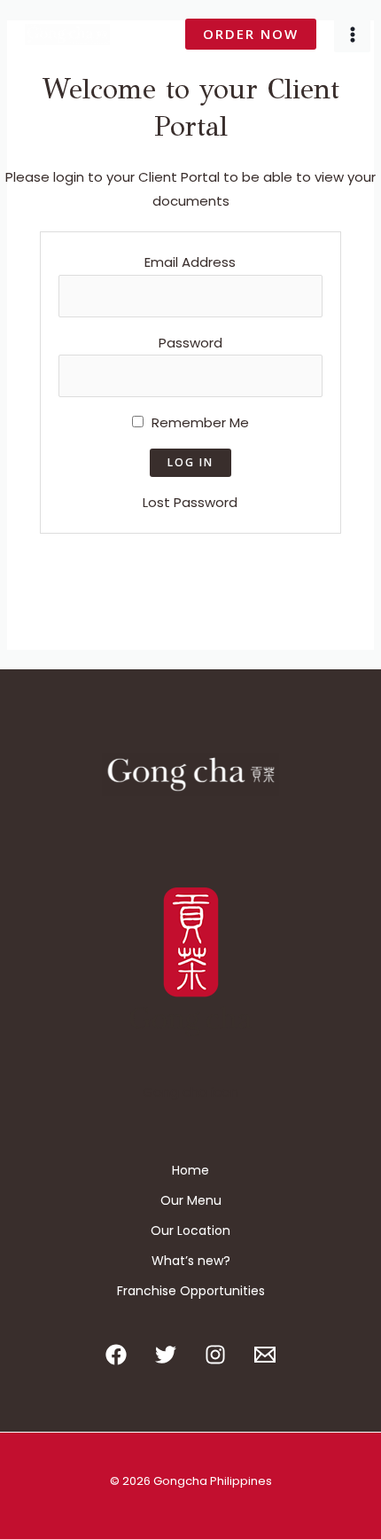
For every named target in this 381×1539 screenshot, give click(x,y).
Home (190, 1170)
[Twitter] (165, 1354)
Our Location (190, 1230)
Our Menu (191, 1200)
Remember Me (198, 422)
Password (190, 342)
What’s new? (191, 1260)
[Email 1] (265, 1354)
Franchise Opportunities (191, 1291)
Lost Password (190, 502)
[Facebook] (116, 1354)
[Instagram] (215, 1354)
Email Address (190, 262)
